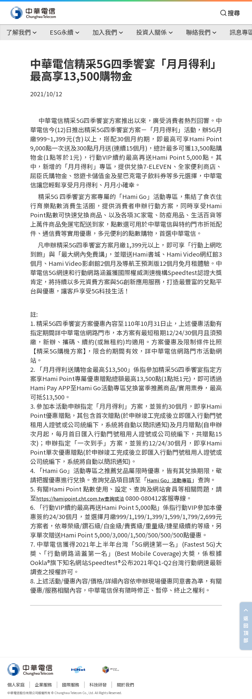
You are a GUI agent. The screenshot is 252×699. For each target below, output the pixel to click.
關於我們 (125, 685)
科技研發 (98, 685)
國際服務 (70, 685)
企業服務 (43, 685)
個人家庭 (16, 685)
